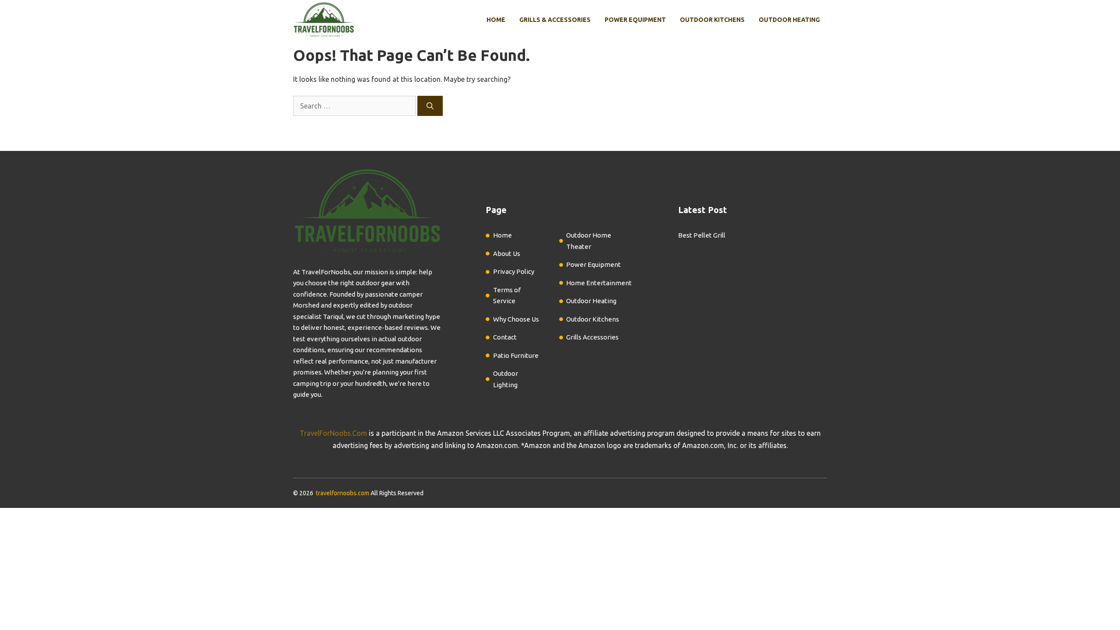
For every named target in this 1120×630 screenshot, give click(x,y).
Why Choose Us (516, 319)
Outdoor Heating (789, 19)
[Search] (430, 106)
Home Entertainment (599, 283)
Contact (505, 337)
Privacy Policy (513, 271)
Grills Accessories (592, 337)
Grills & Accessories (555, 19)
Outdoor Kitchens (712, 19)
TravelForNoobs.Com (333, 433)
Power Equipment (635, 19)
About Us (506, 253)
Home (495, 19)
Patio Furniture (516, 355)
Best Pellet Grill (701, 235)
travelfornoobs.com (342, 493)
